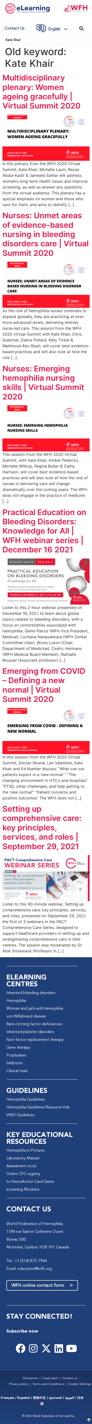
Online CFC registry (23, 1174)
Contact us (14, 28)
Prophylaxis (16, 1055)
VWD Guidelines (20, 1115)
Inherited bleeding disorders (30, 993)
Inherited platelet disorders (30, 1032)
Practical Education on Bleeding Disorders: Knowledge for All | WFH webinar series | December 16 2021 (44, 531)
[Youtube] (72, 1348)
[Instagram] (33, 1348)
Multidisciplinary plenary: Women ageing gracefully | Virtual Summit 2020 (41, 91)
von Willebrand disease (26, 1016)
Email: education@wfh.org (29, 1269)
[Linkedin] (59, 1348)
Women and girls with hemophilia (34, 1009)
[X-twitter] (46, 1348)
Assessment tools (21, 1166)
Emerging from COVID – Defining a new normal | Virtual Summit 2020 (43, 685)
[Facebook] (20, 1348)
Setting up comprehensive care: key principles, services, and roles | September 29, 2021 (41, 827)
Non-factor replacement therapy (35, 1040)
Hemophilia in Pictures (25, 1151)
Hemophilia (16, 1001)
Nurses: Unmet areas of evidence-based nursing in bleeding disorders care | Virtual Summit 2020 (45, 234)
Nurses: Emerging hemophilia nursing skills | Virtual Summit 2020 (43, 382)
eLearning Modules (22, 1190)
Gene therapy (18, 1048)
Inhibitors (14, 1063)
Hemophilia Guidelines (25, 1100)
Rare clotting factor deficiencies (34, 1024)
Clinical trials (16, 1071)
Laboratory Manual (22, 1158)
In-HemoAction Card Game (30, 1182)
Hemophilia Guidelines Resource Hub (38, 1107)
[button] (59, 29)
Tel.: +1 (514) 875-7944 (26, 1261)
